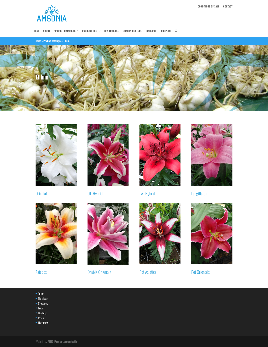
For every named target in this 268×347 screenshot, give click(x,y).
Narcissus (43, 298)
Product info (89, 31)
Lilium (41, 308)
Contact (227, 6)
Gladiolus (42, 313)
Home (38, 41)
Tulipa (41, 293)
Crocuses (43, 303)
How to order (111, 31)
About (46, 31)
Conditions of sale (208, 6)
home (36, 31)
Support (166, 31)
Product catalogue (65, 31)
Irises (41, 318)
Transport (151, 31)
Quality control (132, 31)
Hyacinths (43, 322)
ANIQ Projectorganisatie (62, 341)
